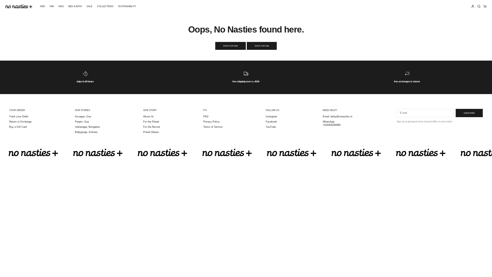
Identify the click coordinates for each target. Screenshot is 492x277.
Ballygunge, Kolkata (86, 132)
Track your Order (18, 116)
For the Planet (151, 121)
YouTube (271, 126)
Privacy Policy (211, 121)
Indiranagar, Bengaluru (87, 126)
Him (52, 6)
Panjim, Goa (82, 121)
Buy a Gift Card (18, 126)
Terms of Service (213, 126)
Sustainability (127, 6)
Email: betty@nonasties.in (337, 116)
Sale (89, 6)
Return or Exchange (20, 121)
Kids (61, 6)
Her (42, 6)
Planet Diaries (151, 132)
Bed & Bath (75, 6)
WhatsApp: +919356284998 (332, 123)
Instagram (271, 116)
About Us (148, 116)
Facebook (271, 121)
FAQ (205, 116)
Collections (105, 6)
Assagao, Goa (83, 116)
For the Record (151, 126)
